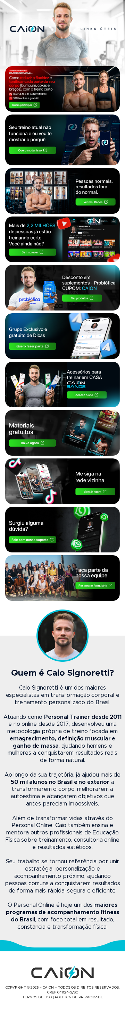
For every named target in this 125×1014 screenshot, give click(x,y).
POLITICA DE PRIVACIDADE (79, 997)
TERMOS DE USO (37, 997)
